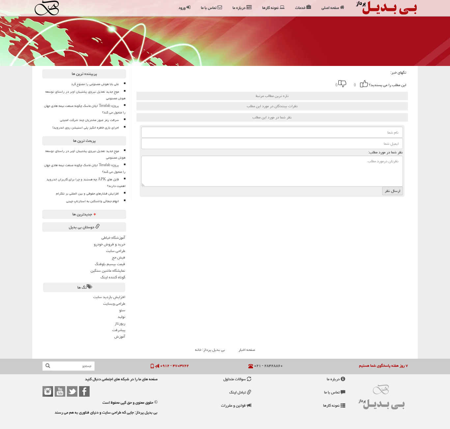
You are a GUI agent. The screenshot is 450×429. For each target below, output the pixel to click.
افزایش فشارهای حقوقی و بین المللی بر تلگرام (87, 193)
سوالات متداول (235, 379)
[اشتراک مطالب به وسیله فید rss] (246, 84)
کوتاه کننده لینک (112, 277)
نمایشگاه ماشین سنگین (108, 270)
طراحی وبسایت (114, 303)
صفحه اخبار (247, 349)
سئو (122, 310)
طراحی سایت (115, 251)
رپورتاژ (120, 323)
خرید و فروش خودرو (109, 244)
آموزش (119, 336)
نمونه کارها (332, 405)
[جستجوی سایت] (48, 366)
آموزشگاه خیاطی (113, 237)
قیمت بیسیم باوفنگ (110, 264)
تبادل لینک (238, 392)
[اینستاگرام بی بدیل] (47, 391)
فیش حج (118, 257)
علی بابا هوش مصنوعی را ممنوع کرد (95, 84)
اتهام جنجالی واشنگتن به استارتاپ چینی (92, 201)
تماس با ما (332, 392)
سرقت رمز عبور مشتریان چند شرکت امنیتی (89, 120)
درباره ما (334, 379)
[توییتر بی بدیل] (72, 391)
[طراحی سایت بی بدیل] (53, 7)
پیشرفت (118, 330)
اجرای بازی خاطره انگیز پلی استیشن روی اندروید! (85, 127)
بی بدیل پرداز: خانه (210, 349)
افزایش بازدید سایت (109, 297)
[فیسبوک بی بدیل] (84, 391)
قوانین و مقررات (234, 405)
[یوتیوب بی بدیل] (60, 391)
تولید (121, 317)
